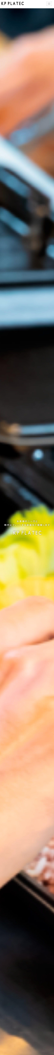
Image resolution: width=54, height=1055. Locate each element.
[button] (49, 4)
